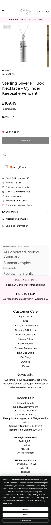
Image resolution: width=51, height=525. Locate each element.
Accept (25, 509)
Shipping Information (17, 225)
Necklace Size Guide (17, 218)
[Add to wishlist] (5, 155)
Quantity (8, 117)
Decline (25, 515)
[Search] (39, 11)
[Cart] (47, 11)
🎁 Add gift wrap (18, 167)
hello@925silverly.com (25, 406)
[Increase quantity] (16, 123)
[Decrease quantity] (5, 123)
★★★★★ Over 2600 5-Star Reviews (25, 19)
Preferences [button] (7, 503)
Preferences (25, 520)
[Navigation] (3, 11)
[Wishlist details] (43, 11)
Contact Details (25, 403)
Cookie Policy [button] (39, 498)
